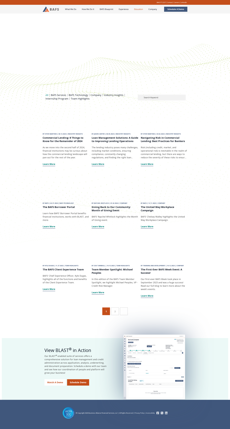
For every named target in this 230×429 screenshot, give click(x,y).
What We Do (70, 9)
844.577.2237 (161, 2)
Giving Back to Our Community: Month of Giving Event (111, 208)
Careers (177, 2)
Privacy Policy (139, 413)
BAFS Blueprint (106, 9)
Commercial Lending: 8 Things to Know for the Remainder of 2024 (63, 139)
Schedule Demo (78, 382)
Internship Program (57, 99)
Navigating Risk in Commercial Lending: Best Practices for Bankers (163, 139)
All (47, 95)
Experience (124, 9)
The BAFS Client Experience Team (63, 269)
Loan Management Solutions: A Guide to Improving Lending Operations (115, 139)
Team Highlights (80, 99)
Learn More (49, 164)
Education (138, 9)
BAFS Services (58, 95)
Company (152, 9)
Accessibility (150, 413)
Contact (169, 2)
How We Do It (88, 9)
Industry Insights (113, 95)
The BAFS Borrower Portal (59, 207)
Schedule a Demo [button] (175, 9)
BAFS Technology (78, 95)
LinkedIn (184, 2)
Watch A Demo (55, 382)
